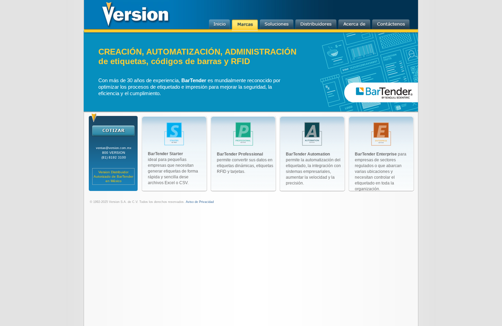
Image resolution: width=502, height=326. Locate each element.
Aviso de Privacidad (199, 202)
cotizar (113, 130)
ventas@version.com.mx (113, 148)
